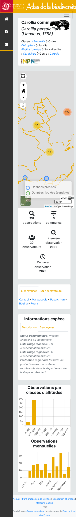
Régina (23, 303)
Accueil (16, 499)
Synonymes (47, 327)
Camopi (24, 299)
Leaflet (48, 206)
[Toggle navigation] (67, 15)
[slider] (70, 198)
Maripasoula (39, 299)
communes (29, 290)
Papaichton (57, 299)
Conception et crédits (64, 499)
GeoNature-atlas (35, 511)
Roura (34, 303)
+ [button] (23, 84)
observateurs (51, 290)
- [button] (23, 97)
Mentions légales (44, 503)
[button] (23, 91)
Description (29, 327)
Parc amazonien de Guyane (36, 499)
